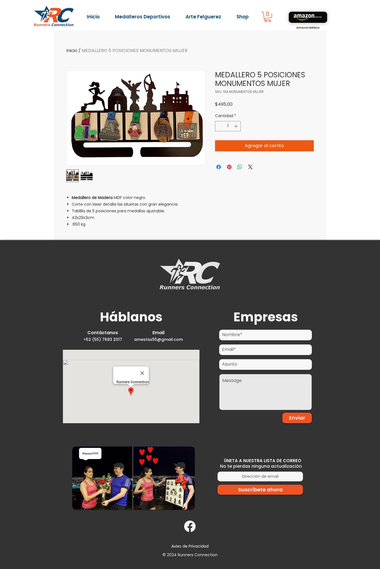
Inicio (71, 50)
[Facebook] (190, 526)
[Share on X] (250, 167)
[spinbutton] (228, 126)
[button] (267, 17)
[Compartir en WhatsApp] (239, 167)
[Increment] (236, 126)
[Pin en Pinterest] (229, 167)
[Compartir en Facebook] (218, 167)
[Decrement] (219, 126)
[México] (308, 17)
